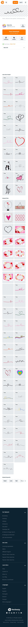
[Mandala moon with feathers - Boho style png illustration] (8, 296)
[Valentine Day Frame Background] (8, 444)
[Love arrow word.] (8, 225)
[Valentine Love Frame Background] (8, 480)
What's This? (12, 44)
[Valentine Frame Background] (8, 396)
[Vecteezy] (2, 2)
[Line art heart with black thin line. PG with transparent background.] (8, 165)
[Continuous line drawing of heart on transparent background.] (8, 372)
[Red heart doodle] (8, 213)
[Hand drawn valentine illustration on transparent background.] (8, 324)
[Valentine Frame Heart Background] (8, 420)
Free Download (14, 32)
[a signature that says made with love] (8, 273)
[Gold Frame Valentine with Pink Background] (8, 384)
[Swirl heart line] (8, 141)
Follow (23, 26)
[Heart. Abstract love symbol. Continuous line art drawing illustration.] (8, 177)
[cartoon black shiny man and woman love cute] (8, 249)
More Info (6, 47)
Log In (20, 2)
